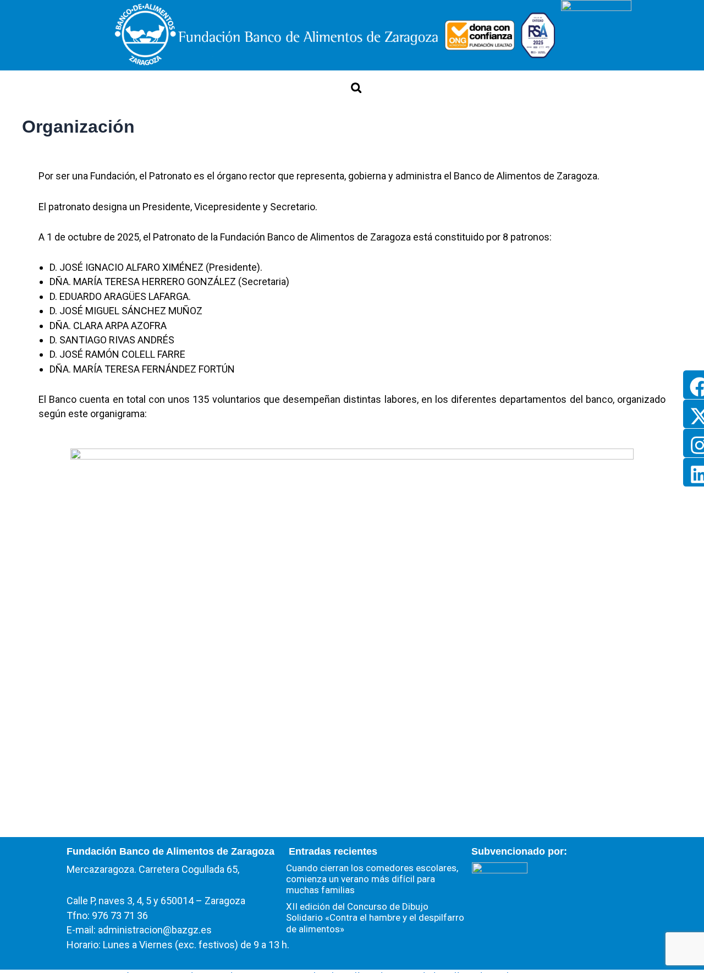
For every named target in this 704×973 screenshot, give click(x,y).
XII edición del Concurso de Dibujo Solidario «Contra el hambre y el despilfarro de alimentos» (375, 917)
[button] (356, 88)
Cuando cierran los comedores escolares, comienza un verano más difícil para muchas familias (372, 879)
